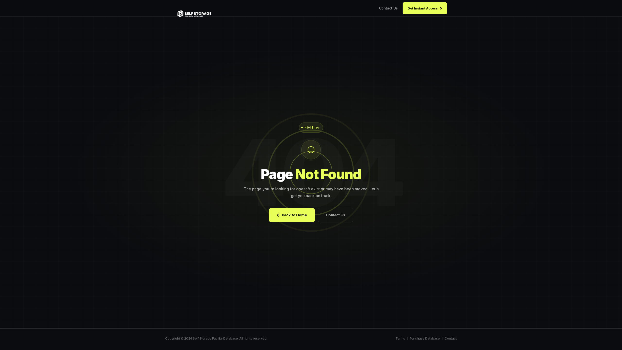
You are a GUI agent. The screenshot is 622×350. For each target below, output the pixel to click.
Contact (451, 338)
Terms (400, 338)
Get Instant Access (422, 8)
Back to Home (294, 215)
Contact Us (388, 8)
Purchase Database (425, 338)
